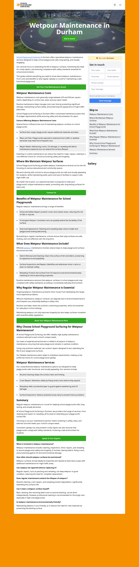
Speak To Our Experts (51, 438)
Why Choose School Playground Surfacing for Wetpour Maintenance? (104, 144)
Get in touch (69, 38)
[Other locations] (115, 5)
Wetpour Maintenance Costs (101, 114)
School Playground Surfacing (28, 57)
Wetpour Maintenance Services (102, 149)
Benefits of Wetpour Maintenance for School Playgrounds (104, 125)
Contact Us (51, 192)
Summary (93, 153)
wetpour (27, 248)
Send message (105, 101)
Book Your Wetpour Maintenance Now (51, 320)
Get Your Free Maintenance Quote (51, 87)
